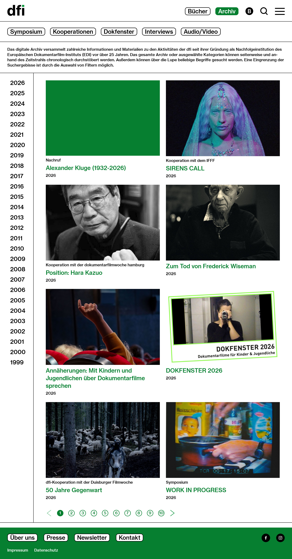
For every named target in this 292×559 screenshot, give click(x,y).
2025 (17, 93)
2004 (17, 310)
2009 (17, 258)
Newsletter (92, 537)
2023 (17, 113)
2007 (17, 279)
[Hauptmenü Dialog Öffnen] (280, 12)
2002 (17, 331)
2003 (17, 320)
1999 (17, 362)
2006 (17, 289)
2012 (17, 227)
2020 (17, 145)
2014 (17, 207)
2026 (17, 82)
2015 (17, 196)
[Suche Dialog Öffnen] (264, 11)
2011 (16, 238)
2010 (17, 248)
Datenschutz (46, 550)
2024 (17, 103)
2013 (17, 217)
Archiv (227, 11)
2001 (17, 341)
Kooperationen (73, 31)
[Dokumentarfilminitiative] (15, 10)
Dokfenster (119, 31)
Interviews (159, 31)
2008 (17, 269)
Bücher (198, 11)
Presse (56, 537)
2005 (17, 300)
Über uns (22, 537)
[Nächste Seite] (172, 513)
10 (161, 513)
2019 (17, 155)
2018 (17, 165)
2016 (17, 186)
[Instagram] (280, 538)
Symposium (26, 31)
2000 (18, 352)
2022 (17, 124)
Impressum (17, 550)
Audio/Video (201, 31)
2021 (17, 134)
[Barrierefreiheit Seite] (249, 11)
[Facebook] (266, 538)
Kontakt (129, 537)
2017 (16, 176)
